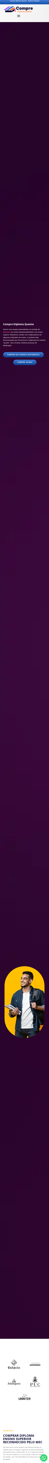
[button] (43, 1457)
